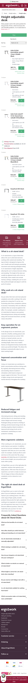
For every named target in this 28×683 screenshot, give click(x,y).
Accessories (4, 629)
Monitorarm (4, 624)
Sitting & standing (6, 616)
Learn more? (23, 679)
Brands (3, 627)
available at (12, 144)
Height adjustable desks (13, 13)
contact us (18, 511)
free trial (9, 141)
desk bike (4, 457)
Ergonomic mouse (6, 620)
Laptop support (5, 622)
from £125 (11, 148)
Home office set (5, 631)
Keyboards (4, 618)
